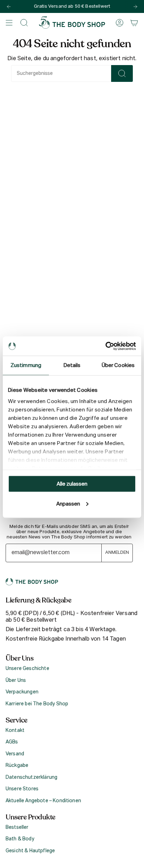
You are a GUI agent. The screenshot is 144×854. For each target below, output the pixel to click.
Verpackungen (22, 692)
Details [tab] (72, 365)
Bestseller (17, 827)
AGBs (12, 742)
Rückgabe (17, 765)
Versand (15, 753)
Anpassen (68, 503)
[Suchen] (122, 73)
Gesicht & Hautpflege (30, 850)
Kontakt (15, 730)
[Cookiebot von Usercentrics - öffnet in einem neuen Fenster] (105, 346)
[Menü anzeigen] (9, 22)
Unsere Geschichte (27, 668)
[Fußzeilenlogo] (32, 581)
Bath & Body (20, 839)
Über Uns (16, 680)
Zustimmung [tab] (25, 365)
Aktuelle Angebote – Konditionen (43, 800)
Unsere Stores (22, 788)
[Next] (135, 6)
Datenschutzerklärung (31, 777)
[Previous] (9, 6)
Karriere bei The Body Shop (37, 703)
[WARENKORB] (134, 22)
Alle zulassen (72, 484)
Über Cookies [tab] (118, 365)
